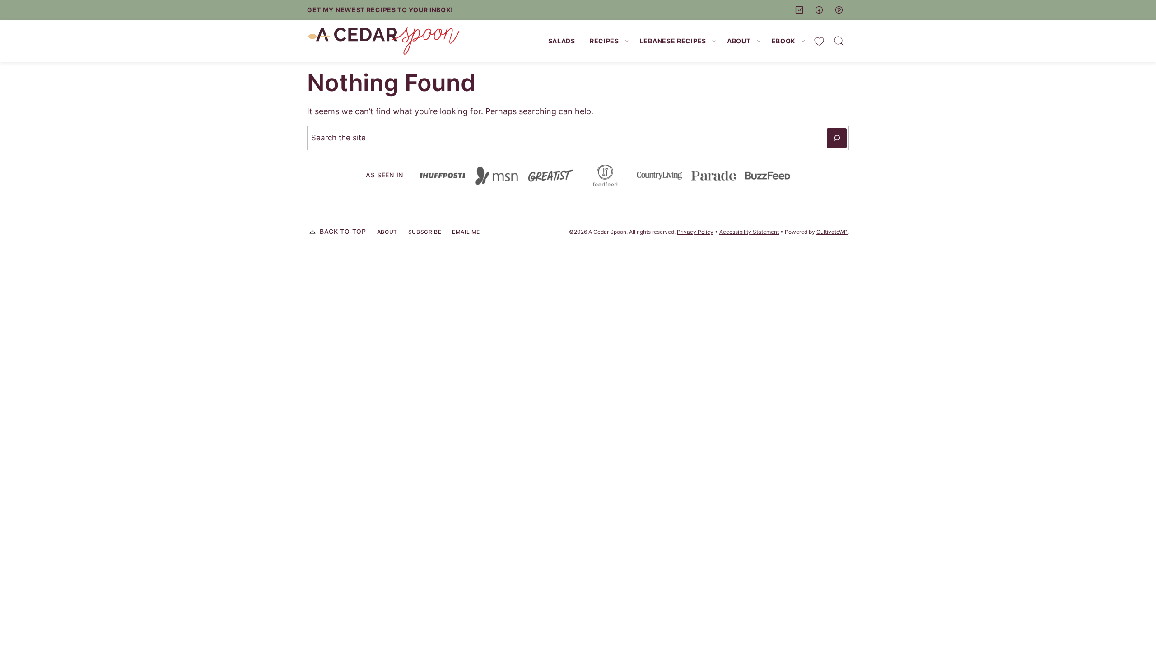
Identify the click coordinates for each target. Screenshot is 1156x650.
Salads (561, 41)
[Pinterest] (839, 10)
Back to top (343, 231)
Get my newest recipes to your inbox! (380, 10)
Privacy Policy (695, 231)
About (739, 41)
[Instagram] (799, 10)
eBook (784, 41)
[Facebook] (819, 10)
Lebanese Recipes (673, 41)
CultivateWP (832, 231)
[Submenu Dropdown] (626, 41)
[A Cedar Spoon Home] (384, 41)
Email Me (466, 231)
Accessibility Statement (749, 231)
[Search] (839, 41)
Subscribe (424, 231)
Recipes (604, 41)
